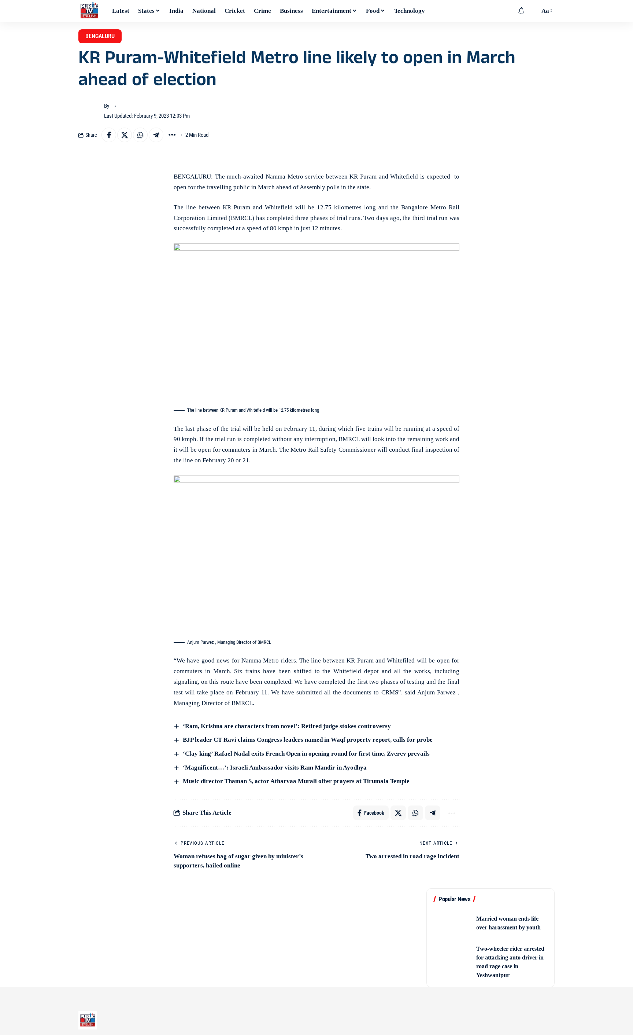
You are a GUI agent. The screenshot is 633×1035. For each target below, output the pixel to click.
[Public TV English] (89, 11)
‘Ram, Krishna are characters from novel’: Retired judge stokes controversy (286, 726)
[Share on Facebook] (108, 135)
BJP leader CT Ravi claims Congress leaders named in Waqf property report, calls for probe (307, 739)
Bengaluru (100, 36)
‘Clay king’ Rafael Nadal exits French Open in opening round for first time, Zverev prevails (305, 753)
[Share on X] (124, 135)
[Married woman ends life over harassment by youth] (452, 923)
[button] (532, 11)
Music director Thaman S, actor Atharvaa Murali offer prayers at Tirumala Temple (295, 781)
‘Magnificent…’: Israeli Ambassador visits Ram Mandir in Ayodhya (274, 767)
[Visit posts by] (89, 111)
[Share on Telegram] (156, 135)
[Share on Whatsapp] (140, 135)
